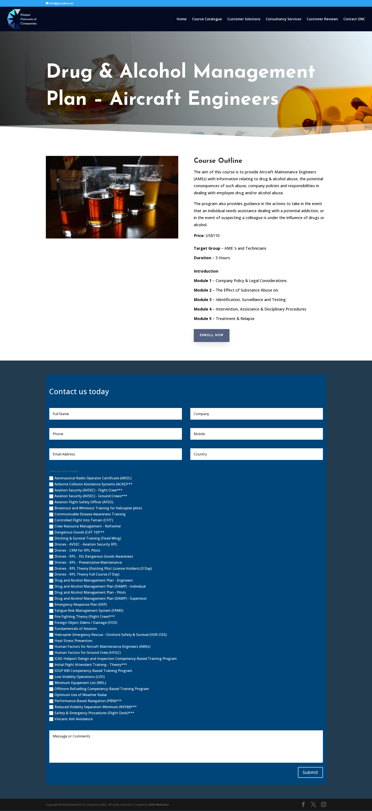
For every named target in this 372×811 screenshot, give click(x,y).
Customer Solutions (243, 19)
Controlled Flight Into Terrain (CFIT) (83, 520)
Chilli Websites (158, 804)
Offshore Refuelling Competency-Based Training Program (101, 688)
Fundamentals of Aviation (75, 628)
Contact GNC (354, 19)
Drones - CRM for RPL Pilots (77, 550)
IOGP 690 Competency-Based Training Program (93, 670)
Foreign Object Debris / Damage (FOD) (85, 622)
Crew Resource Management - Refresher (87, 526)
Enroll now (211, 335)
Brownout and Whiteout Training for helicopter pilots (98, 508)
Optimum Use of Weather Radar (80, 694)
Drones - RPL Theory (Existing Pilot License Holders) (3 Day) (103, 568)
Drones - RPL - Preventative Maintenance (88, 562)
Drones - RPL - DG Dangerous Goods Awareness (93, 556)
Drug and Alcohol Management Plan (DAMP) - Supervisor (100, 598)
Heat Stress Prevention (73, 640)
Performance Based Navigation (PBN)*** (88, 700)
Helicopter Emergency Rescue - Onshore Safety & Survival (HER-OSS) (110, 634)
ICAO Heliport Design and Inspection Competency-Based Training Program (115, 658)
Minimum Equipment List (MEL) (80, 682)
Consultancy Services (283, 19)
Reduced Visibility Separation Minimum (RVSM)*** (95, 706)
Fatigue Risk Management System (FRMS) (88, 610)
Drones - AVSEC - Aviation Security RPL (85, 544)
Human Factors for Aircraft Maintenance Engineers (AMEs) (102, 646)
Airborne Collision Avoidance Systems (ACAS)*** (93, 484)
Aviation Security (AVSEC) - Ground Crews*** (90, 496)
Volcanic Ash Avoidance (73, 719)
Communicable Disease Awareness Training (90, 514)
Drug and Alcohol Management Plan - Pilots (90, 592)
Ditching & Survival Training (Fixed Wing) (87, 538)
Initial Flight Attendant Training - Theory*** (90, 664)
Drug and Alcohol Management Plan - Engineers (93, 580)
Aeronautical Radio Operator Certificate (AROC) (93, 478)
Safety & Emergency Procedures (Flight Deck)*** (94, 713)
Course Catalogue (207, 19)
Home (182, 19)
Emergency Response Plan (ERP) (80, 604)
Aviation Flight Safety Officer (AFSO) (83, 502)
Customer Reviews (322, 19)
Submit (310, 772)
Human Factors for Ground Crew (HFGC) (87, 652)
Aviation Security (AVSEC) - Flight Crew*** (88, 490)
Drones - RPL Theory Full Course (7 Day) (86, 574)
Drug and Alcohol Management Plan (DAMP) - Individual (100, 586)
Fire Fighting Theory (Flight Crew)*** (84, 616)
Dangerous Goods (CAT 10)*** (79, 532)
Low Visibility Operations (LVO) (79, 676)
